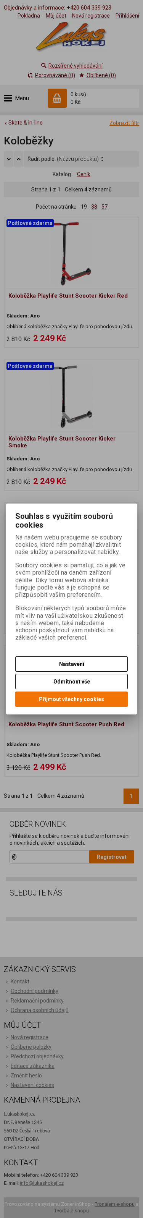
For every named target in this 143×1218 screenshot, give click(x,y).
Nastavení (71, 664)
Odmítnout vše (71, 682)
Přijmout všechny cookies (71, 699)
